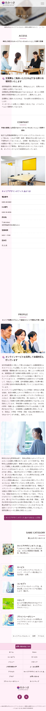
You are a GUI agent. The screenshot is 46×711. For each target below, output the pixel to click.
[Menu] (42, 3)
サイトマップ (34, 681)
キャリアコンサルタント (21, 636)
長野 (34, 636)
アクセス (41, 636)
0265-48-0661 (6, 202)
